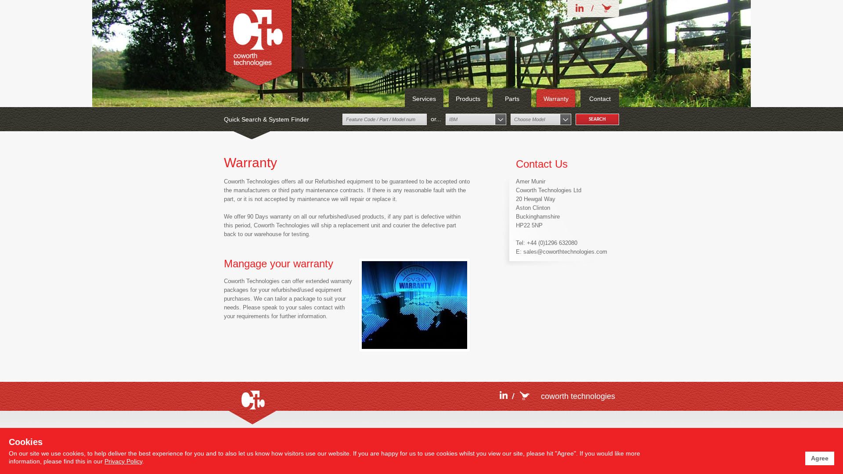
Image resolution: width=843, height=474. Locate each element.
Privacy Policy (123, 461)
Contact (600, 98)
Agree (820, 458)
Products (468, 98)
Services (424, 98)
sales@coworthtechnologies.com (565, 251)
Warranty (556, 98)
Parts (512, 98)
